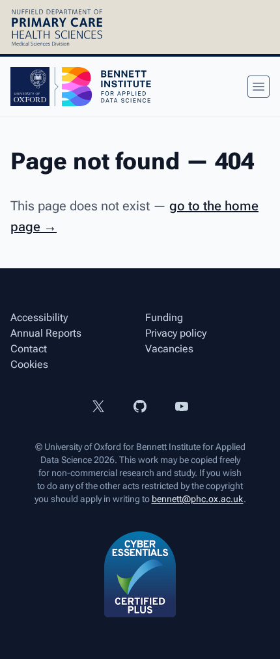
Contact (28, 349)
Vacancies (169, 349)
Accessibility (39, 317)
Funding (164, 317)
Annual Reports (45, 333)
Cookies (29, 364)
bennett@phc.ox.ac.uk (198, 499)
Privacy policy (175, 333)
